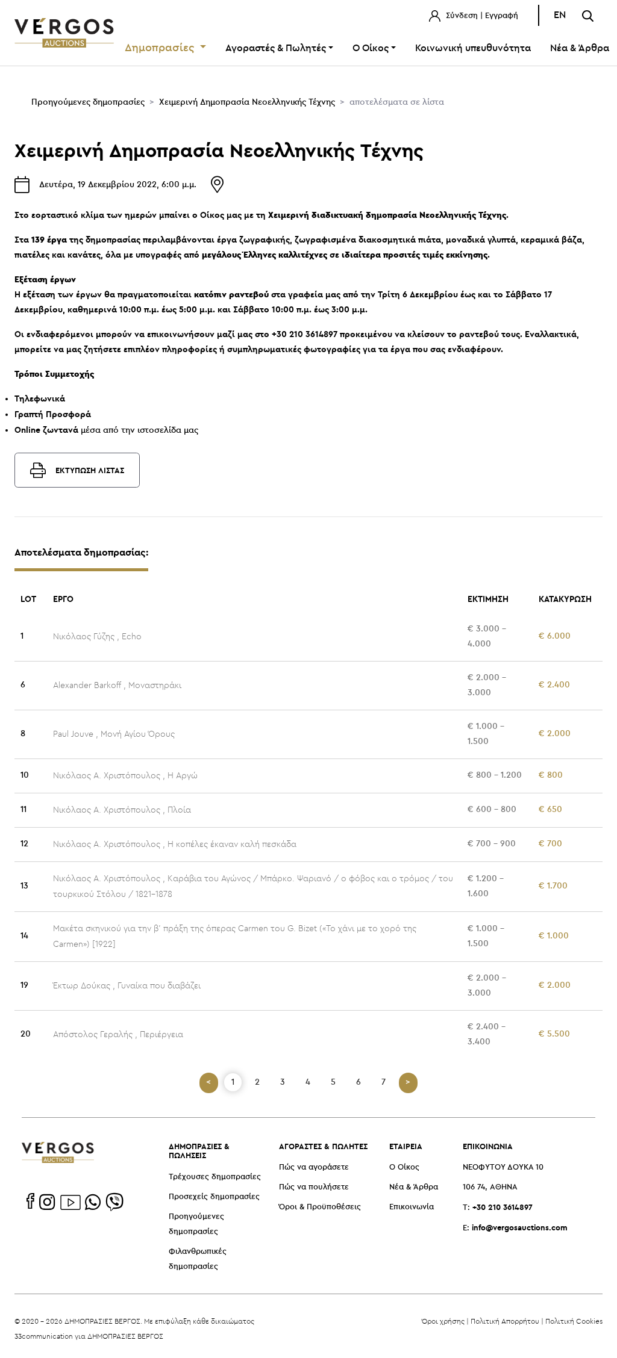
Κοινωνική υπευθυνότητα (473, 48)
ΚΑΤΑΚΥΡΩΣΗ (565, 599)
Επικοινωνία (411, 1207)
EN (560, 15)
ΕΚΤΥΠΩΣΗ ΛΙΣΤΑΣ (89, 470)
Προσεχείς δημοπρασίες (214, 1197)
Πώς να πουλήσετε (314, 1187)
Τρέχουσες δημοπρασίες (215, 1177)
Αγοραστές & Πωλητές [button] (275, 48)
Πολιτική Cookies (574, 1320)
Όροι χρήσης (443, 1320)
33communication (43, 1336)
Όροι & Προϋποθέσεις (320, 1207)
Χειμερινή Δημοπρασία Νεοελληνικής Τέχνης (247, 102)
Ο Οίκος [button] (370, 48)
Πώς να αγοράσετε (314, 1167)
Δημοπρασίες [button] (161, 48)
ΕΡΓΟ (63, 599)
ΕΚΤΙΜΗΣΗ (488, 599)
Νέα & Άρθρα (413, 1187)
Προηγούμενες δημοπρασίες (88, 102)
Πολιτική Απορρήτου (505, 1320)
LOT (28, 599)
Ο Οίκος (404, 1167)
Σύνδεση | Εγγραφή (480, 16)
